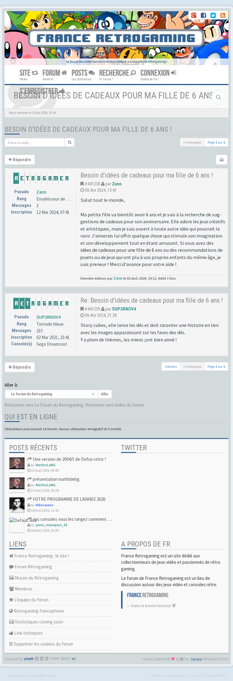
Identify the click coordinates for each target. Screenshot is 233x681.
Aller (105, 394)
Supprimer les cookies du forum (43, 644)
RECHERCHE (114, 73)
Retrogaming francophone (38, 611)
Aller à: (11, 385)
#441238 (92, 184)
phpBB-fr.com (44, 675)
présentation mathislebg (55, 479)
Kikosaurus (45, 505)
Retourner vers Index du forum (114, 405)
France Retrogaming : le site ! (41, 556)
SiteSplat (196, 659)
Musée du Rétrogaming (36, 578)
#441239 (92, 309)
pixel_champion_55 (51, 525)
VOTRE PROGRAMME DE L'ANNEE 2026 (68, 499)
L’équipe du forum (31, 600)
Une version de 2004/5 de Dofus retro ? (69, 459)
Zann (41, 192)
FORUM (51, 73)
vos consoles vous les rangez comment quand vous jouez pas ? (91, 519)
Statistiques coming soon (38, 622)
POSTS (80, 73)
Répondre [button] (21, 159)
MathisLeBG (46, 465)
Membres (23, 589)
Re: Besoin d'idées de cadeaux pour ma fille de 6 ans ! (151, 300)
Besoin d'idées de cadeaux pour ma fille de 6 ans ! (88, 129)
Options (171, 366)
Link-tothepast (28, 633)
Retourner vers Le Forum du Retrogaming (44, 405)
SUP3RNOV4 (48, 317)
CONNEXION (155, 73)
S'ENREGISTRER (39, 91)
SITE (26, 73)
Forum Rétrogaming (33, 567)
